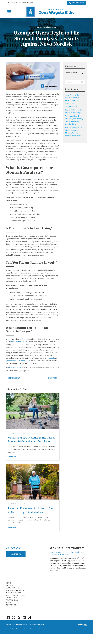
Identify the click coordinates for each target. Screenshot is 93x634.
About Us (10, 585)
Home (8, 583)
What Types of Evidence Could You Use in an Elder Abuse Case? (74, 97)
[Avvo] (29, 617)
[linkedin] (24, 617)
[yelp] (18, 617)
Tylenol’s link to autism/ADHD (18, 361)
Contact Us (15, 554)
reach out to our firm (19, 342)
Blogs (8, 602)
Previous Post (14, 378)
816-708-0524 (78, 3)
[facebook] (8, 617)
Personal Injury (13, 593)
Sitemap (19, 629)
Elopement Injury (14, 588)
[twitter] (13, 617)
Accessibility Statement (32, 629)
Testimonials (12, 600)
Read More (12, 457)
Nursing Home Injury (15, 590)
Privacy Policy (10, 629)
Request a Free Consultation (20, 3)
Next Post (52, 378)
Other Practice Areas (15, 595)
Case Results (11, 597)
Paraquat (50, 358)
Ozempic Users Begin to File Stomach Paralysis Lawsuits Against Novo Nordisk (46, 38)
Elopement (52, 27)
